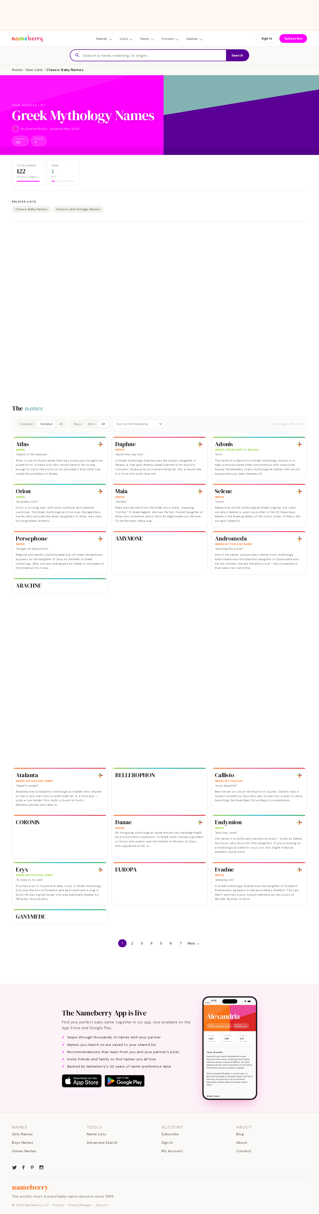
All (61, 424)
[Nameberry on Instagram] (41, 1167)
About (241, 1142)
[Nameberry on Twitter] (14, 1167)
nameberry (30, 1187)
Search (237, 55)
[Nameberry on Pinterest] (32, 1167)
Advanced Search (102, 1142)
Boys (77, 424)
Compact (27, 424)
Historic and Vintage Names (78, 209)
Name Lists (96, 1134)
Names (101, 39)
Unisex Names (24, 1151)
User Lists (34, 69)
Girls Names (22, 1134)
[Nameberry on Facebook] (23, 1167)
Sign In (266, 38)
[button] (159, 424)
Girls (91, 424)
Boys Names (22, 1142)
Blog (240, 1134)
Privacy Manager (80, 1205)
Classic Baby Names (31, 209)
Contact (243, 1151)
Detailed (46, 424)
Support (102, 1205)
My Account (172, 1151)
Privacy (58, 1205)
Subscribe (293, 38)
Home (17, 69)
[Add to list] (100, 444)
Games (192, 39)
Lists (124, 39)
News (144, 39)
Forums (168, 39)
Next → (194, 943)
